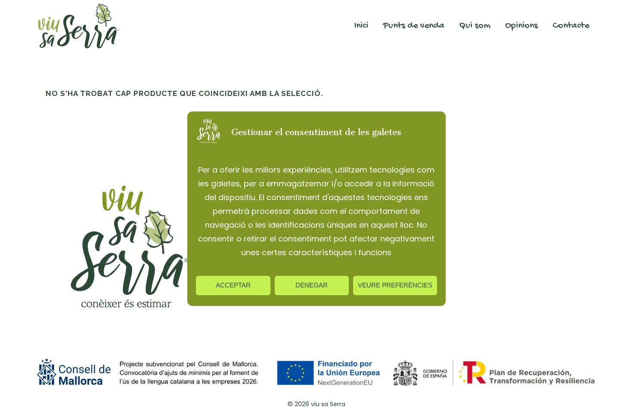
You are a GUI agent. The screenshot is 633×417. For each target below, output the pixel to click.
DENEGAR (311, 285)
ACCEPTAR (233, 285)
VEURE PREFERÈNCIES (395, 285)
